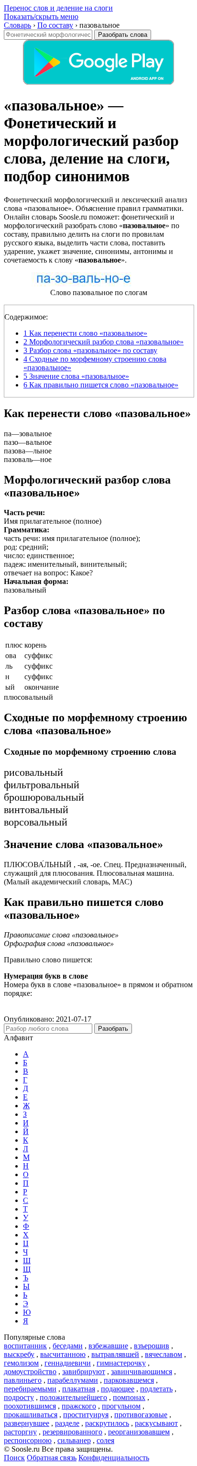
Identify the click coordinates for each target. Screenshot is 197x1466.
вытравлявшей (115, 1354)
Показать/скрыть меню (41, 16)
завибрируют (83, 1371)
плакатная (78, 1389)
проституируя (86, 1415)
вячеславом (163, 1354)
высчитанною (63, 1354)
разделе (67, 1423)
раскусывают (156, 1423)
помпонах (129, 1397)
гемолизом (21, 1363)
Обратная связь (52, 1458)
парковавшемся (129, 1380)
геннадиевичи (67, 1363)
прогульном (121, 1406)
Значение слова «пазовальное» (76, 376)
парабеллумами (72, 1380)
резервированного (72, 1432)
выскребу (19, 1354)
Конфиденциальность (113, 1458)
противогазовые (140, 1415)
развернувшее (26, 1423)
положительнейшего (73, 1397)
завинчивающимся (141, 1371)
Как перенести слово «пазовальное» (85, 333)
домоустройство (30, 1371)
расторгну (20, 1432)
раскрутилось (107, 1423)
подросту (19, 1397)
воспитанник (25, 1346)
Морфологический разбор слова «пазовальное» (103, 342)
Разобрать (113, 1028)
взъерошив (151, 1346)
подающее (117, 1389)
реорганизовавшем (139, 1432)
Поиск (14, 1458)
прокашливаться (30, 1415)
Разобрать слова (122, 34)
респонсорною (28, 1440)
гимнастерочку (121, 1363)
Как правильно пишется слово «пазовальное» (100, 385)
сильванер (74, 1440)
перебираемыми (30, 1389)
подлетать (156, 1389)
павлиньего (23, 1380)
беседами (68, 1346)
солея (105, 1440)
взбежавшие (108, 1346)
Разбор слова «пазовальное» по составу (90, 350)
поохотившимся (30, 1406)
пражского (79, 1406)
